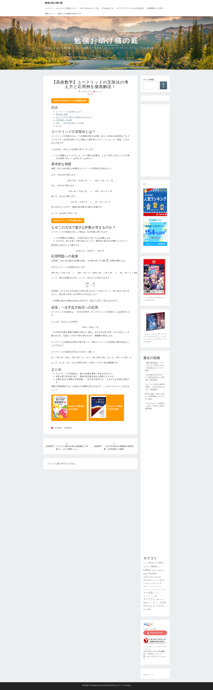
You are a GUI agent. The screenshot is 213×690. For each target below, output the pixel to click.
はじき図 (152, 583)
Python (153, 573)
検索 (163, 85)
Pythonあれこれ (107, 8)
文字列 (163, 602)
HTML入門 (146, 567)
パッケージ (157, 593)
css (146, 563)
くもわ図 (146, 583)
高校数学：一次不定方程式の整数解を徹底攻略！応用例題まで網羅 (114, 446)
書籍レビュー (49, 14)
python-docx (148, 577)
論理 (144, 609)
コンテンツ (49, 8)
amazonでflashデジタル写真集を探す (70, 101)
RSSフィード (148, 675)
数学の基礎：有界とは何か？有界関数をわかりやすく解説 (155, 396)
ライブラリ (149, 599)
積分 (151, 606)
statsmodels (147, 580)
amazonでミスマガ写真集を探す (67, 220)
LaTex (146, 569)
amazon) (151, 300)
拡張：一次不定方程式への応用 (70, 123)
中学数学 (58, 428)
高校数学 (68, 428)
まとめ (59, 126)
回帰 (157, 599)
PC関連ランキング (154, 654)
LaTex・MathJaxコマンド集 (89, 8)
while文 (157, 580)
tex (153, 580)
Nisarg (127, 685)
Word (162, 580)
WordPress (112, 685)
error (151, 562)
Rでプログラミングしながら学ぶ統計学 (130, 8)
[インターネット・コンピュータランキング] (154, 641)
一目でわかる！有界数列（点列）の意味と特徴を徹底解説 (155, 406)
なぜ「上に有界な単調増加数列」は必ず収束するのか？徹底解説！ (155, 387)
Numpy (153, 570)
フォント (146, 596)
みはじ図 (158, 583)
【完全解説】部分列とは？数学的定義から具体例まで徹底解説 (155, 377)
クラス (151, 586)
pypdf (145, 574)
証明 (163, 606)
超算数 (149, 609)
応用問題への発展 (64, 120)
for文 (156, 563)
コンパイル (157, 586)
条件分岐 (146, 606)
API (144, 563)
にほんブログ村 (149, 629)
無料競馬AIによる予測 (155, 8)
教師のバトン (147, 603)
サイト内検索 (148, 79)
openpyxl (160, 570)
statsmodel (157, 577)
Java (153, 566)
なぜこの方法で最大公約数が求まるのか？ (75, 117)
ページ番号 (154, 596)
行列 (157, 606)
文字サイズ (156, 603)
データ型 (148, 592)
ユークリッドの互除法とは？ (69, 111)
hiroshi (98, 91)
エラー (145, 586)
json (158, 567)
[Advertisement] (155, 140)
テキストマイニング (160, 589)
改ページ (162, 599)
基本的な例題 (62, 114)
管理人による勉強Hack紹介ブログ (69, 14)
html (160, 562)
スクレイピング (148, 589)
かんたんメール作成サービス (66, 8)
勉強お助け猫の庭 (54, 2)
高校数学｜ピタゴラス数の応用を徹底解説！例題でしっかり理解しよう (67, 446)
